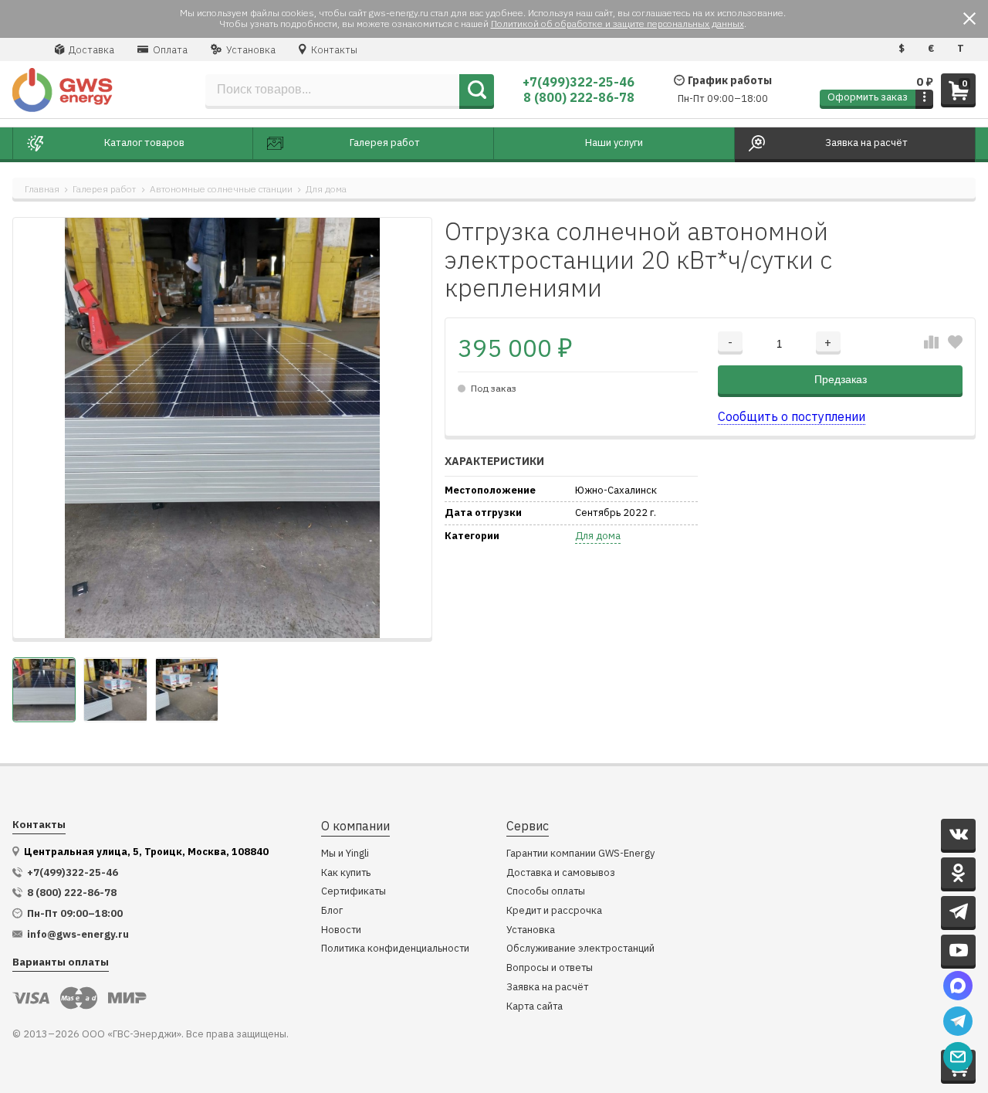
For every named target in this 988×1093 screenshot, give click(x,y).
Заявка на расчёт (547, 987)
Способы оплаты (545, 892)
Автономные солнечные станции (221, 189)
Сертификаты (353, 892)
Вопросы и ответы (549, 968)
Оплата (169, 49)
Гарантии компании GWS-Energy (580, 854)
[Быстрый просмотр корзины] (924, 98)
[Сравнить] (931, 342)
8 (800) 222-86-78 (578, 97)
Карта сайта (534, 1007)
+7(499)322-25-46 (578, 82)
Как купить (345, 873)
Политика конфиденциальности (395, 949)
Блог (332, 911)
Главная (42, 189)
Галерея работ (104, 189)
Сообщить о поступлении (791, 416)
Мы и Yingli (345, 854)
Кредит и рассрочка (554, 911)
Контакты (333, 49)
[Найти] (476, 90)
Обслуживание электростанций (580, 949)
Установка (250, 49)
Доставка (90, 49)
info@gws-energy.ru (78, 934)
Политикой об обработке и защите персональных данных (617, 23)
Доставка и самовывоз (560, 873)
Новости (341, 930)
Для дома (326, 189)
